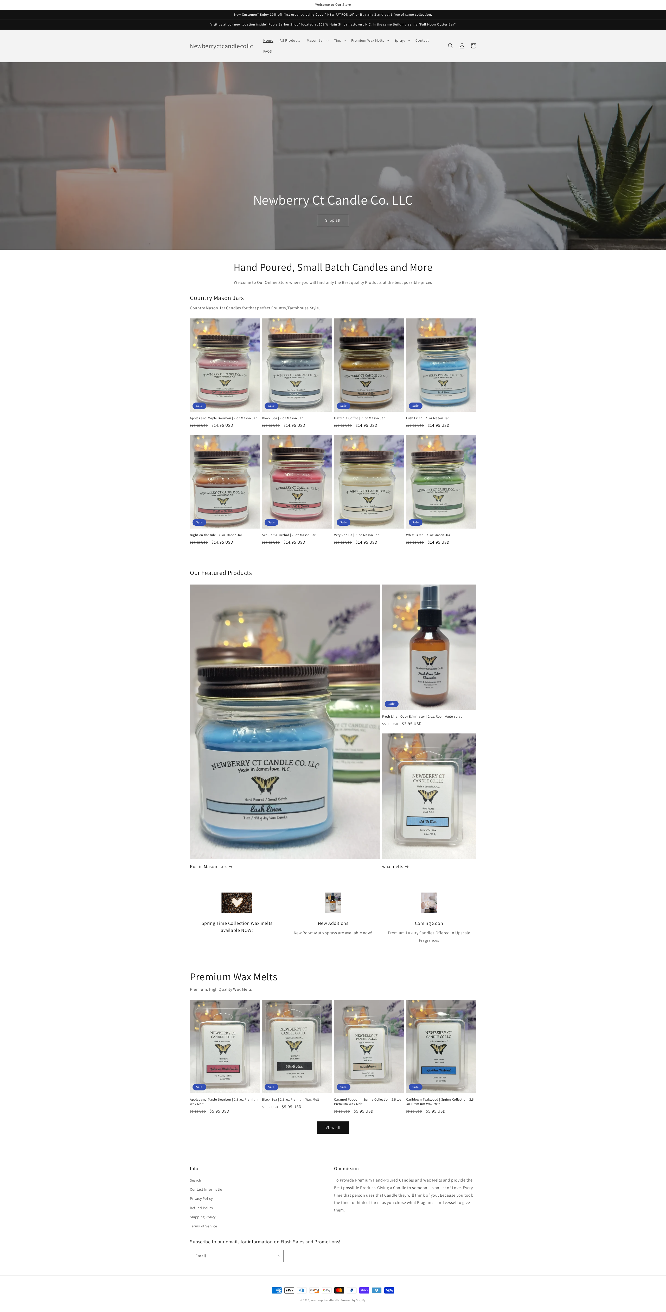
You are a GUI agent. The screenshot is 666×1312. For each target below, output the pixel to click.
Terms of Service (203, 1226)
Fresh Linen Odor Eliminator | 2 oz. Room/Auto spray (422, 716)
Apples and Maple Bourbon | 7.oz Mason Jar (223, 418)
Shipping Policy (203, 1217)
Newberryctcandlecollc (325, 1300)
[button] (317, 40)
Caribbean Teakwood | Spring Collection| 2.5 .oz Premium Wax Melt (440, 1101)
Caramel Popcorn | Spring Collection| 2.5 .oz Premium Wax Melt (367, 1101)
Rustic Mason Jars (208, 866)
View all (333, 1127)
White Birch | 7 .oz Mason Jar (428, 535)
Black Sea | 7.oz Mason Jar (282, 418)
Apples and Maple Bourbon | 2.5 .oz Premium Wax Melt (224, 1101)
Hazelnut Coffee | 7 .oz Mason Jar (359, 418)
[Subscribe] (277, 1256)
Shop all (333, 220)
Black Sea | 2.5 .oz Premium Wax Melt (290, 1099)
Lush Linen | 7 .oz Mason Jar (427, 418)
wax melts (392, 866)
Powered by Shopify (353, 1300)
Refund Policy (201, 1208)
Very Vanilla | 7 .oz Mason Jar (356, 535)
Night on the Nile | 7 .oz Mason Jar (216, 535)
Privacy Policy (201, 1198)
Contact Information (207, 1189)
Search (195, 1180)
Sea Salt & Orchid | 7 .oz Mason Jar (289, 535)
